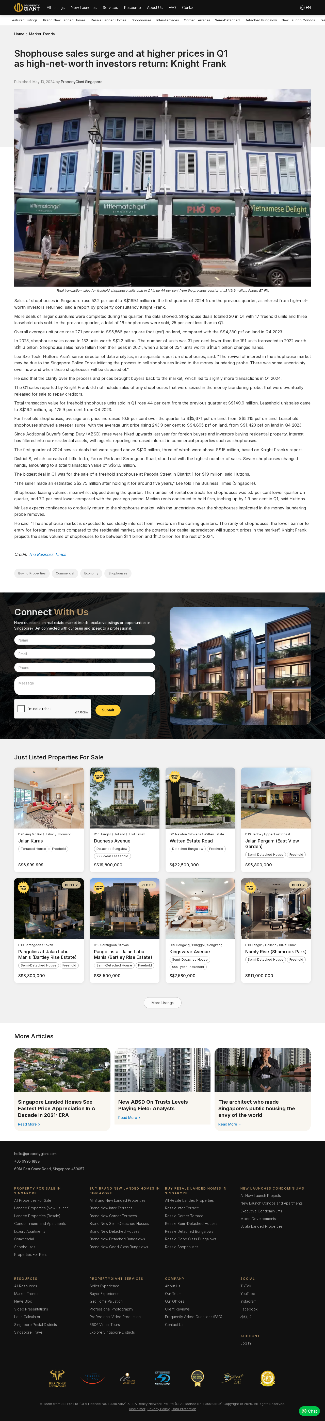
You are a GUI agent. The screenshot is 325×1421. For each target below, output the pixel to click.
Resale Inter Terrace (182, 1208)
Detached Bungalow (261, 20)
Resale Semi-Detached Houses (191, 1223)
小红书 (245, 1317)
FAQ (172, 7)
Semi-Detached (227, 20)
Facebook (248, 1309)
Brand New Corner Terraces (113, 1216)
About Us (155, 7)
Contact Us (174, 1324)
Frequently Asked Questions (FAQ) (193, 1317)
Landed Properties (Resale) (37, 1216)
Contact (189, 7)
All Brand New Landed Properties (117, 1200)
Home (19, 34)
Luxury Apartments (29, 1231)
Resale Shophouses (182, 1247)
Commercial (24, 1239)
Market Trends (42, 34)
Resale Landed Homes (108, 20)
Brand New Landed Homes (64, 20)
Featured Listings (24, 20)
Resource (132, 7)
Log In (245, 1343)
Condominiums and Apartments (40, 1223)
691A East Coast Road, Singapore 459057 (49, 1169)
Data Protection (184, 1409)
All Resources (25, 1286)
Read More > (29, 1124)
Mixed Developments (258, 1218)
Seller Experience (104, 1286)
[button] (56, 7)
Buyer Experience (105, 1293)
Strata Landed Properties (261, 1226)
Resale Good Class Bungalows (190, 1239)
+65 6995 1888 (27, 1161)
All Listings (56, 7)
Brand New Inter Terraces (111, 1208)
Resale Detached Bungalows (189, 1231)
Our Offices (174, 1301)
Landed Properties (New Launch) (42, 1208)
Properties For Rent (30, 1254)
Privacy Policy (159, 1409)
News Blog (23, 1301)
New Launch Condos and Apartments (271, 1203)
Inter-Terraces (167, 20)
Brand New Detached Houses (114, 1231)
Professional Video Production (115, 1317)
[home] (27, 7)
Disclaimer (137, 1409)
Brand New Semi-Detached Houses (119, 1223)
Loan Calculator (27, 1317)
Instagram (248, 1301)
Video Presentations (31, 1309)
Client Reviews (177, 1309)
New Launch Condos (298, 20)
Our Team (173, 1293)
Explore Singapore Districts (112, 1332)
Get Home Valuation (106, 1301)
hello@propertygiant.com (35, 1153)
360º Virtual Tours (105, 1324)
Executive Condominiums (261, 1211)
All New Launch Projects (260, 1195)
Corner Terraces (197, 20)
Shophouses (142, 20)
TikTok (245, 1286)
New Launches (84, 7)
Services (110, 7)
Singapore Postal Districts (35, 1324)
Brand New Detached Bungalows (117, 1239)
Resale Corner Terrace (184, 1216)
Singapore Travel (28, 1332)
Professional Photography (111, 1309)
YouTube (247, 1293)
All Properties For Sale (32, 1200)
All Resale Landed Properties (189, 1200)
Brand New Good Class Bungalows (119, 1247)
